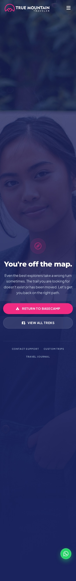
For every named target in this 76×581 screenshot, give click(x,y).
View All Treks (41, 323)
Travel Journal (38, 356)
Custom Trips (54, 348)
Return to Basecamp (41, 308)
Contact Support (25, 348)
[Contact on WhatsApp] (65, 553)
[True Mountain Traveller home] (27, 8)
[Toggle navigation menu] (67, 8)
